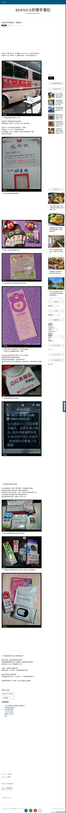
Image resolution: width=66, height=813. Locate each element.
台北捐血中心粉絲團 (25, 680)
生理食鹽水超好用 (9, 707)
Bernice (11, 25)
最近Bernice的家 (9, 714)
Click (64, 406)
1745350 (50, 349)
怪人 (6, 716)
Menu (4, 2)
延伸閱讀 (6, 697)
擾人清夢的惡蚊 (9, 709)
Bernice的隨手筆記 (33, 10)
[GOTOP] (40, 811)
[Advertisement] (23, 40)
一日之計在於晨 (9, 711)
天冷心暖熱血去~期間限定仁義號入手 (15, 705)
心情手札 (4, 25)
